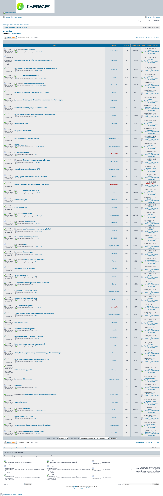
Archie (114, 410)
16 (39, 51)
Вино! (25, 244)
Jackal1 (114, 330)
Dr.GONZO (114, 51)
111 (43, 146)
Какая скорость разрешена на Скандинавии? (40, 394)
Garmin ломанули (21, 275)
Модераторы (16, 33)
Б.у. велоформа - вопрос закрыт (27, 138)
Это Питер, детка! (21, 322)
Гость (114, 284)
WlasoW (114, 433)
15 (37, 51)
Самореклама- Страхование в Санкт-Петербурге (33, 425)
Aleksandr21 (114, 337)
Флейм (24, 27)
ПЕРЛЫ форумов (21, 145)
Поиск (157, 17)
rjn (114, 387)
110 (40, 146)
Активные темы (25, 25)
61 (37, 246)
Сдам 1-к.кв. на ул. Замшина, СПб (27, 169)
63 (42, 246)
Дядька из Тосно (150, 107)
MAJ (114, 192)
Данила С (114, 85)
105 (37, 85)
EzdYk (114, 345)
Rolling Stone (150, 360)
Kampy (114, 360)
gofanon (150, 176)
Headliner (150, 199)
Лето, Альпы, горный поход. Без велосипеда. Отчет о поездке (38, 353)
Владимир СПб (114, 138)
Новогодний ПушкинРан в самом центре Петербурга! (43, 100)
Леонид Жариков (114, 146)
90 (42, 254)
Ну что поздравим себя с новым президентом (32, 359)
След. (157, 37)
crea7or (114, 268)
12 (39, 193)
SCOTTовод (114, 108)
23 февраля (27, 379)
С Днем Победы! (21, 200)
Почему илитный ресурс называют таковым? (32, 184)
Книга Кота (19, 386)
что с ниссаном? (21, 207)
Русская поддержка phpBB (81, 488)
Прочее (18, 27)
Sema (114, 177)
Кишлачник (114, 131)
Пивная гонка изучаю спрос (33, 431)
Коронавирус (28, 252)
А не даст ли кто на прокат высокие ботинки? (32, 283)
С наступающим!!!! (22, 153)
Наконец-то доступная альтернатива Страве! (32, 92)
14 (42, 216)
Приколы (26, 408)
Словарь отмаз (29, 49)
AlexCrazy (150, 92)
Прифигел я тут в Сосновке (25, 269)
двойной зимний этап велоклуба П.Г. (37, 229)
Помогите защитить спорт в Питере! (36, 160)
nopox (150, 275)
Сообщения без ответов (11, 25)
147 (37, 78)
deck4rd (114, 123)
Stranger (114, 60)
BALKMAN (114, 238)
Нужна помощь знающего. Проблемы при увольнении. (35, 114)
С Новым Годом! (29, 221)
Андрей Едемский (114, 314)
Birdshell (114, 207)
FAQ (149, 17)
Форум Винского (21, 402)
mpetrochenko (114, 425)
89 (39, 254)
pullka (150, 122)
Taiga (114, 77)
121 (43, 410)
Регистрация (17, 17)
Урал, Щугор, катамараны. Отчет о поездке (31, 177)
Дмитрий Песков (114, 291)
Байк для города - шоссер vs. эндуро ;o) (30, 344)
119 (37, 410)
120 (40, 410)
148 (40, 78)
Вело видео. (27, 214)
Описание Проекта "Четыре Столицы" (29, 336)
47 (154, 37)
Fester (114, 261)
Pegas (114, 115)
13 (41, 193)
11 (37, 193)
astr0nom (150, 245)
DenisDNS (114, 154)
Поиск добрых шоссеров (24, 416)
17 (42, 51)
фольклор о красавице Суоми (26, 298)
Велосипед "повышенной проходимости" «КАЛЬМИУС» (36, 68)
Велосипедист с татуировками (26, 237)
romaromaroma (150, 268)
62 (39, 246)
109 (37, 146)
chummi (114, 230)
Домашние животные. (31, 191)
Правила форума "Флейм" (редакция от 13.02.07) (33, 60)
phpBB (75, 486)
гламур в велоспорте (31, 76)
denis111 (114, 69)
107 (44, 85)
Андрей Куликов (150, 222)
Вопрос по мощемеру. (23, 131)
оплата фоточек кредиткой (25, 329)
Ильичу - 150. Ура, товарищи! (34, 260)
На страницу (140, 37)
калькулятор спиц (21, 123)
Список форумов (9, 27)
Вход (8, 17)
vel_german (114, 161)
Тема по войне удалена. (23, 370)
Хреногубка (114, 184)
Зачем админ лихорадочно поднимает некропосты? (34, 313)
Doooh (150, 160)
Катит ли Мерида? (26, 306)
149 (44, 78)
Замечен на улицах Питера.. (33, 83)
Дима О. (150, 50)
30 (42, 70)
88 (37, 254)
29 (39, 70)
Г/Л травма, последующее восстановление (31, 108)
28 (37, 70)
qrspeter (150, 153)
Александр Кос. (114, 215)
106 (40, 85)
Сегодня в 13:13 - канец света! (26, 290)
